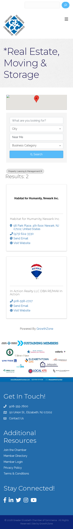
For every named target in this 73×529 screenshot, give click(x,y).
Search (38, 154)
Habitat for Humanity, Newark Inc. (35, 219)
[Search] (65, 5)
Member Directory (15, 455)
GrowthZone (44, 328)
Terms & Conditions (16, 473)
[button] (36, 99)
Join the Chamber (15, 450)
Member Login (13, 462)
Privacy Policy (13, 467)
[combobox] (36, 129)
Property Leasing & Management (24, 171)
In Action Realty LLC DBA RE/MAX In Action (36, 292)
